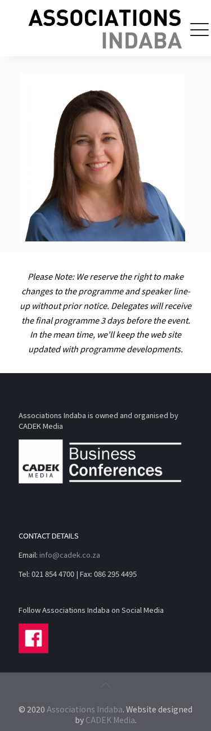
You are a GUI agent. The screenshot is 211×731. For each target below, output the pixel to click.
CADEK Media (110, 719)
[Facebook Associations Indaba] (33, 650)
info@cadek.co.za (69, 554)
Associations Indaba (85, 709)
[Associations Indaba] (105, 28)
